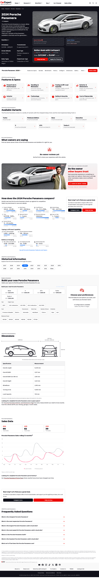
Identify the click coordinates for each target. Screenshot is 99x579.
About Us (17, 569)
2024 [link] (23, 8)
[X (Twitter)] (53, 565)
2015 (25, 268)
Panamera (18, 8)
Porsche (13, 8)
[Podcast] (60, 565)
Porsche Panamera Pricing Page (13, 478)
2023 (31, 265)
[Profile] (96, 3)
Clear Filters (61, 286)
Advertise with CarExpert (40, 569)
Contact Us (63, 569)
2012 (45, 268)
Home (3, 8)
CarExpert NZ (80, 569)
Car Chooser (57, 3)
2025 (18, 265)
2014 (31, 268)
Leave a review (73, 43)
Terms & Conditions (50, 572)
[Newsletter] (90, 3)
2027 (4, 265)
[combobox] (18, 70)
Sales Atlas (67, 3)
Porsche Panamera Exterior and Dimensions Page (19, 403)
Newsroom (26, 569)
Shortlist (38, 3)
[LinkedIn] (56, 565)
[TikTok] (49, 565)
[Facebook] (43, 565)
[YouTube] (39, 565)
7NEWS (71, 569)
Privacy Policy (41, 572)
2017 (11, 268)
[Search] (93, 3)
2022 (38, 265)
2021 (45, 265)
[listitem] (52, 268)
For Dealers (53, 569)
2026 (11, 265)
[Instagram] (46, 565)
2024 (25, 265)
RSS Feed (59, 572)
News (16, 3)
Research (27, 3)
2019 (59, 265)
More (82, 70)
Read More (5, 39)
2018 (4, 268)
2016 (18, 268)
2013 (38, 268)
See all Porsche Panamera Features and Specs (33, 250)
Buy (47, 3)
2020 (52, 265)
